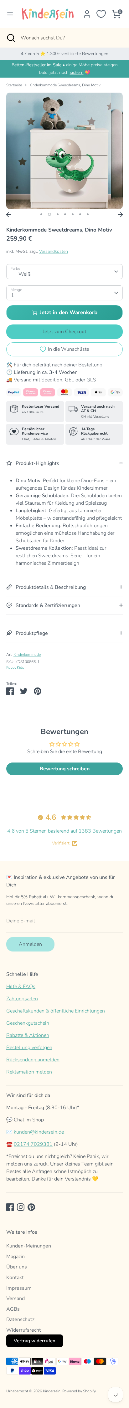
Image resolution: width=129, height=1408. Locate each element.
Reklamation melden (29, 1072)
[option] (64, 151)
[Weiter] (120, 215)
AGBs (13, 1309)
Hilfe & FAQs (20, 986)
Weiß (24, 274)
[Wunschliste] (101, 14)
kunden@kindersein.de (39, 1132)
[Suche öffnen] (10, 37)
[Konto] (87, 11)
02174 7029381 (33, 1144)
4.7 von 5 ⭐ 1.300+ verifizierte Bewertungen (64, 54)
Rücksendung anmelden (32, 1059)
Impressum (19, 1288)
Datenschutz (20, 1319)
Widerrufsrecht (23, 1330)
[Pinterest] (31, 1207)
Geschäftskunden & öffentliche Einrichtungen (55, 1011)
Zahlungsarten (22, 998)
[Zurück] (8, 215)
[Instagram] (20, 1207)
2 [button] (49, 214)
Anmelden (30, 944)
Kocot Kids (15, 667)
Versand (15, 1298)
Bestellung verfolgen (29, 1047)
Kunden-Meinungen (28, 1245)
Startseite (14, 85)
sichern (77, 72)
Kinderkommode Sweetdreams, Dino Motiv (65, 85)
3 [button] (58, 214)
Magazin (15, 1256)
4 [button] (65, 214)
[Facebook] (10, 1207)
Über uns (16, 1266)
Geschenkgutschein (27, 1023)
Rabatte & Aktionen (27, 1035)
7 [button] (88, 214)
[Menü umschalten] (8, 14)
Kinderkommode (27, 654)
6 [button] (80, 214)
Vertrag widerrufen (34, 1341)
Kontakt (15, 1277)
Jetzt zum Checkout (64, 331)
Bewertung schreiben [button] (65, 768)
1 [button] (41, 214)
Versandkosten (53, 251)
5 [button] (73, 214)
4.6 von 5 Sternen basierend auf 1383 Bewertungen (64, 831)
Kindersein (51, 1391)
